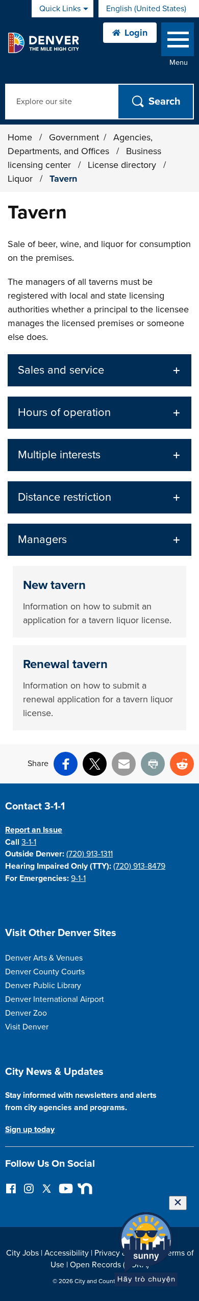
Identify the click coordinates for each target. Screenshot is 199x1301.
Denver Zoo (26, 1013)
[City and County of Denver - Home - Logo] (43, 43)
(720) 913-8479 (139, 866)
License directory (123, 164)
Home (20, 137)
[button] (99, 370)
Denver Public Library (43, 985)
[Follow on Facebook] (11, 1188)
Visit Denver (26, 1027)
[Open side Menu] (177, 42)
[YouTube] (64, 1188)
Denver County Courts (45, 971)
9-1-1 (78, 878)
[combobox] (148, 8)
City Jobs (22, 1253)
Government (74, 137)
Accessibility (66, 1253)
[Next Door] (82, 1188)
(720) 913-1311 (89, 853)
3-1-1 (28, 842)
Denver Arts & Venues (44, 958)
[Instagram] (29, 1188)
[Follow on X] (47, 1188)
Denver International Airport (54, 999)
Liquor (21, 178)
